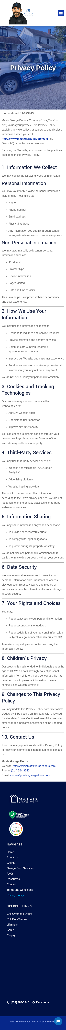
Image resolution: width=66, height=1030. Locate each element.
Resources (13, 879)
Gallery (11, 862)
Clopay (11, 935)
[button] (61, 13)
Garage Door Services (20, 868)
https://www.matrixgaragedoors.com (25, 138)
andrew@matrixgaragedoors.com (30, 775)
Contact (11, 884)
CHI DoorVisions (17, 919)
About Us (12, 857)
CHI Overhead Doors (19, 913)
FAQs (10, 873)
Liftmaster (12, 924)
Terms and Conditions (20, 889)
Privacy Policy (15, 895)
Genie (10, 930)
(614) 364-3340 (20, 770)
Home (10, 852)
